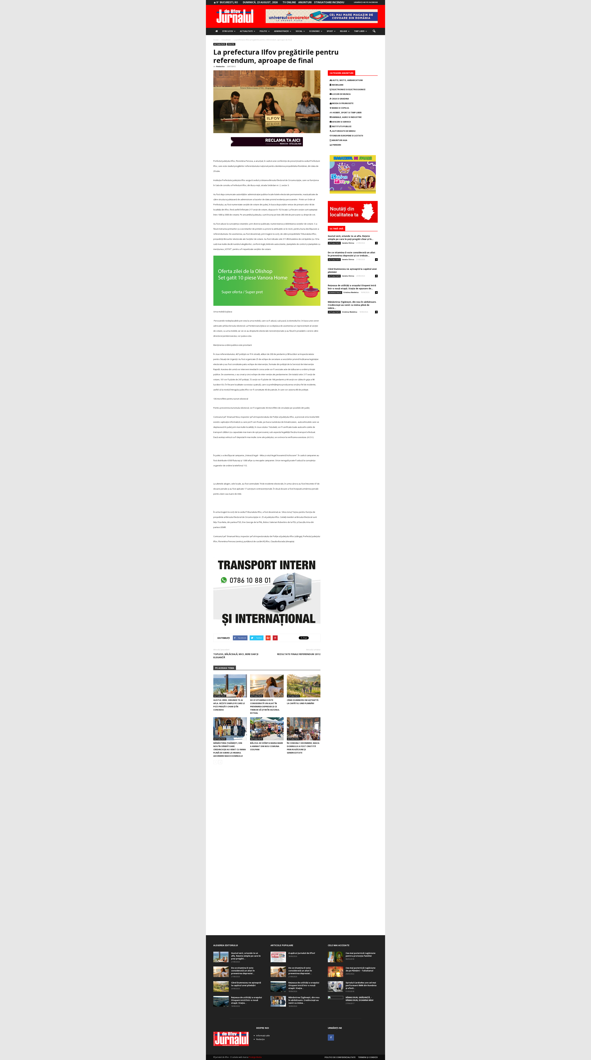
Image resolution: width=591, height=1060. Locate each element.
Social (299, 31)
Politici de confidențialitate (340, 1057)
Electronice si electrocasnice (348, 89)
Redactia (220, 66)
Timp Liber (359, 31)
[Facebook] (331, 1037)
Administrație (281, 31)
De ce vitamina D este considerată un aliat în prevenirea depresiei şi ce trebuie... (351, 254)
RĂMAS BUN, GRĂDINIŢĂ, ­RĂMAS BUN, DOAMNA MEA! (360, 999)
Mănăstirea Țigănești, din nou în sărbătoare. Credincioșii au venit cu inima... (304, 1000)
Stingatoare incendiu (329, 2)
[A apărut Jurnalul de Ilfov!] (278, 957)
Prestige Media (255, 1057)
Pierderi (336, 144)
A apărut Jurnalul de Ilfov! (301, 953)
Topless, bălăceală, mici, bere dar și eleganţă (235, 655)
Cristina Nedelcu (351, 292)
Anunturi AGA (339, 140)
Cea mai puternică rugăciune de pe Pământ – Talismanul (360, 969)
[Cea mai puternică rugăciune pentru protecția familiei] (335, 957)
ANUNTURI (305, 2)
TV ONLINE (289, 2)
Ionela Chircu (348, 243)
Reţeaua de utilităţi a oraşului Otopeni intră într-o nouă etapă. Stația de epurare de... (352, 287)
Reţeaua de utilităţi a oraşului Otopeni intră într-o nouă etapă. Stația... (246, 1000)
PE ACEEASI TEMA (224, 668)
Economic (314, 31)
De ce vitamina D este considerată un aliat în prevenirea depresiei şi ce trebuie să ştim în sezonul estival (264, 706)
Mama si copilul (340, 107)
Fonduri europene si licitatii (347, 135)
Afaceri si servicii (341, 121)
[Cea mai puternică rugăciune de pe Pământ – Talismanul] (335, 971)
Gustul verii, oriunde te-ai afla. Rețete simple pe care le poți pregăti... (246, 956)
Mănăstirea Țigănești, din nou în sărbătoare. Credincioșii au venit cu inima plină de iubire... (352, 304)
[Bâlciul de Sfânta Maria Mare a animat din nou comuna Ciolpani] (267, 728)
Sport (330, 31)
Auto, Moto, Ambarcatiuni (347, 80)
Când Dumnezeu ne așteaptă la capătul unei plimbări (246, 984)
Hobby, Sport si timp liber (347, 112)
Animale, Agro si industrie (347, 117)
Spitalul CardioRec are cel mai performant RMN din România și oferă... (361, 985)
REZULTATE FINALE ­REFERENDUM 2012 (298, 654)
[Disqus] (266, 809)
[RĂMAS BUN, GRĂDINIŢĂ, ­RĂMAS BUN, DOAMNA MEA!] (335, 1001)
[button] (374, 31)
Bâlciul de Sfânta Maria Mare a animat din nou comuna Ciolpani (266, 746)
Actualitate (246, 31)
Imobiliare (337, 84)
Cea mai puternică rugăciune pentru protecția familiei (360, 954)
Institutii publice (341, 126)
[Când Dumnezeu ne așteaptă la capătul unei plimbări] (303, 685)
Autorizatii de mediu (344, 131)
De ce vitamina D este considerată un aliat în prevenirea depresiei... (243, 970)
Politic (263, 31)
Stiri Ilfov (227, 31)
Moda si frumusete (342, 103)
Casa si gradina (340, 98)
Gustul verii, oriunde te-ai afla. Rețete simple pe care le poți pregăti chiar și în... (350, 238)
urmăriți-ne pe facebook (366, 2)
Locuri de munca (341, 94)
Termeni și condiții (368, 1057)
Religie (343, 31)
